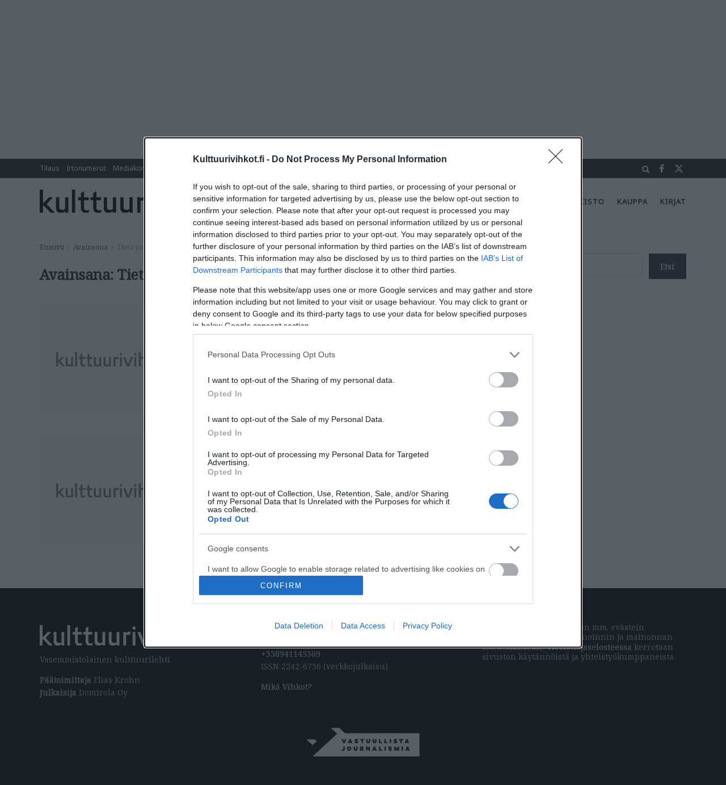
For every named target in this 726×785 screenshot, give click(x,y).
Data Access (363, 625)
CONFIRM (281, 585)
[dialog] (363, 392)
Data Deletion (299, 625)
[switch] (503, 379)
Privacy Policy (427, 625)
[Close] (559, 160)
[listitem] (363, 355)
